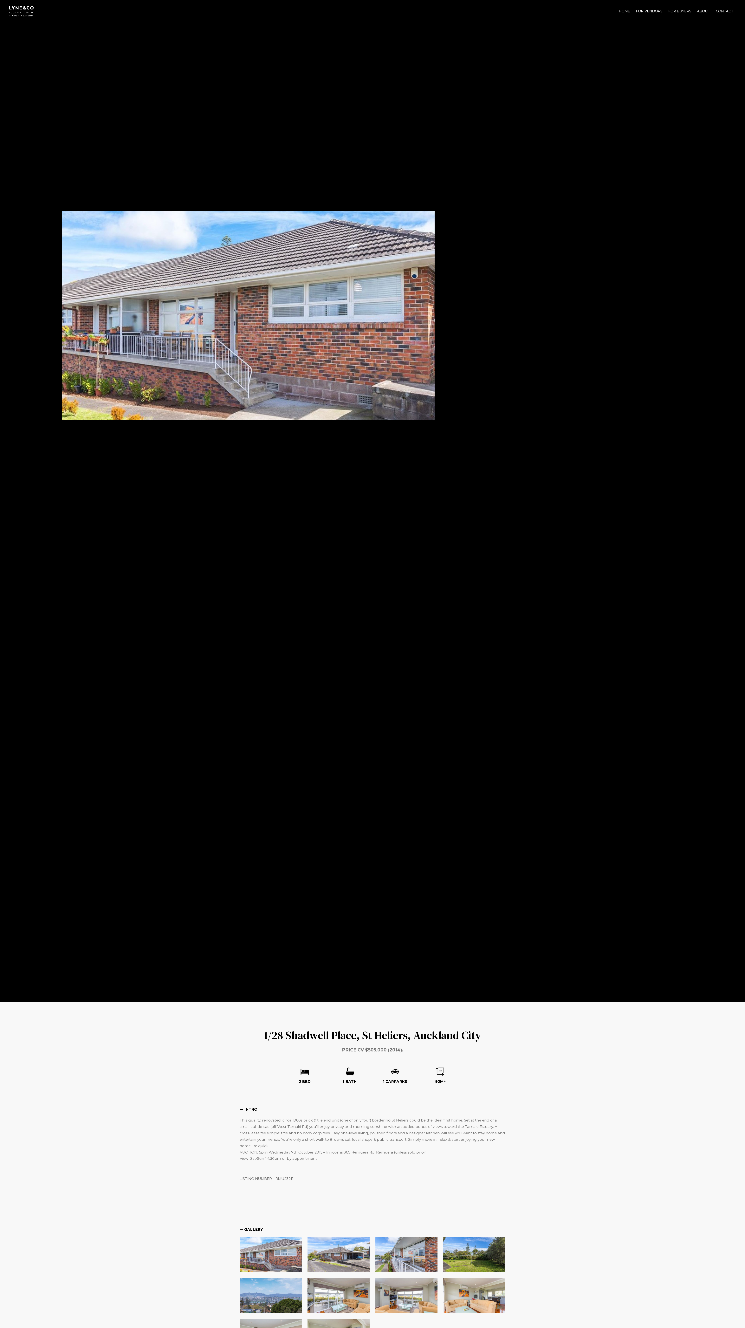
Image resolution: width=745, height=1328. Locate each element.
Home (624, 11)
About (703, 11)
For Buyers (679, 11)
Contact (724, 11)
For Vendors (649, 11)
